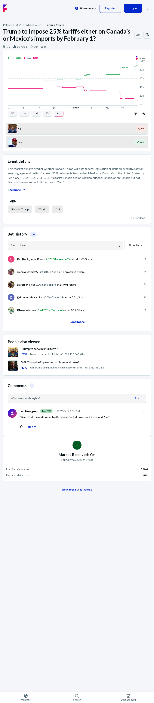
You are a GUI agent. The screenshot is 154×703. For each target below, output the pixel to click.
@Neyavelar (24, 310)
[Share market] (138, 35)
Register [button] (110, 8)
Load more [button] (77, 321)
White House (33, 24)
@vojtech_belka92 (28, 259)
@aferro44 (23, 284)
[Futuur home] (5, 8)
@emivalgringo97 (27, 271)
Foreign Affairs (54, 24)
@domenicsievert (28, 297)
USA (18, 24)
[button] (12, 114)
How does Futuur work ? (77, 489)
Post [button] (138, 398)
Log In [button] (133, 8)
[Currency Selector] (85, 8)
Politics (7, 24)
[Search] (118, 245)
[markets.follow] (147, 35)
